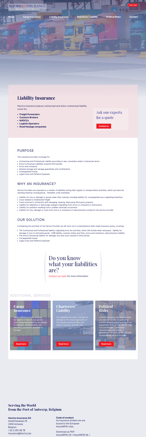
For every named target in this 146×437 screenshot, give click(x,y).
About (123, 5)
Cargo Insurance (32, 16)
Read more (21, 344)
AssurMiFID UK (64, 434)
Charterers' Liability (87, 16)
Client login (133, 5)
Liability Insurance (58, 16)
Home (11, 16)
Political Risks (113, 16)
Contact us (104, 126)
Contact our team (58, 276)
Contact (133, 16)
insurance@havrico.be (19, 433)
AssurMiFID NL (81, 434)
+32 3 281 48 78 (16, 430)
